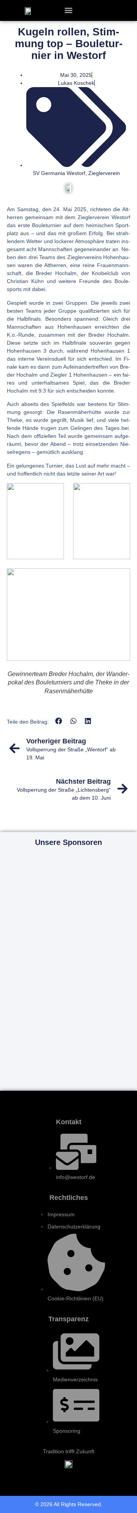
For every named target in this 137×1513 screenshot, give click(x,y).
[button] (68, 10)
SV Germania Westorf (59, 173)
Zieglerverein (104, 173)
